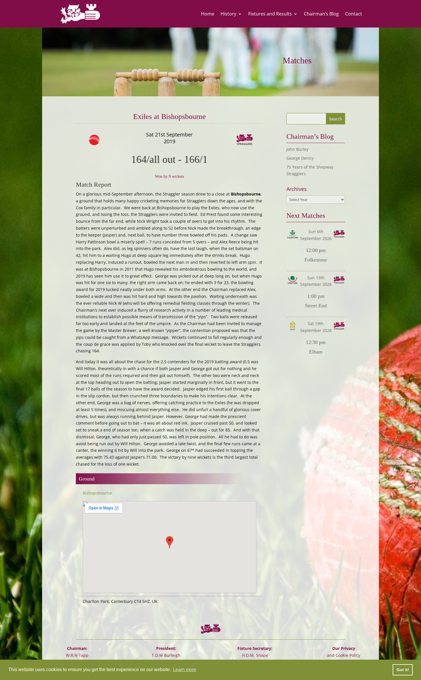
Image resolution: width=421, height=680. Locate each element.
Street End (316, 305)
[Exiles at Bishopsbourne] (111, 139)
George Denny (300, 158)
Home (207, 14)
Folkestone (315, 260)
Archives (296, 189)
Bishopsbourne (97, 493)
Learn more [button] (184, 669)
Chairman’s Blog (321, 14)
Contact (353, 14)
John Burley (297, 149)
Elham (315, 352)
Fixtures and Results (270, 14)
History (228, 14)
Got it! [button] (403, 669)
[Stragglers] (227, 139)
